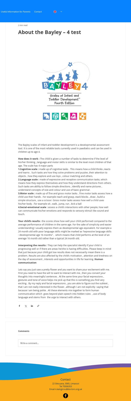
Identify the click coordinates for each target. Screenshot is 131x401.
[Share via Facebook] (19, 306)
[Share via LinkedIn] (32, 306)
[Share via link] (38, 306)
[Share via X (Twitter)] (25, 306)
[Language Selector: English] (58, 11)
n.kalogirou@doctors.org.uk (68, 389)
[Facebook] (65, 395)
